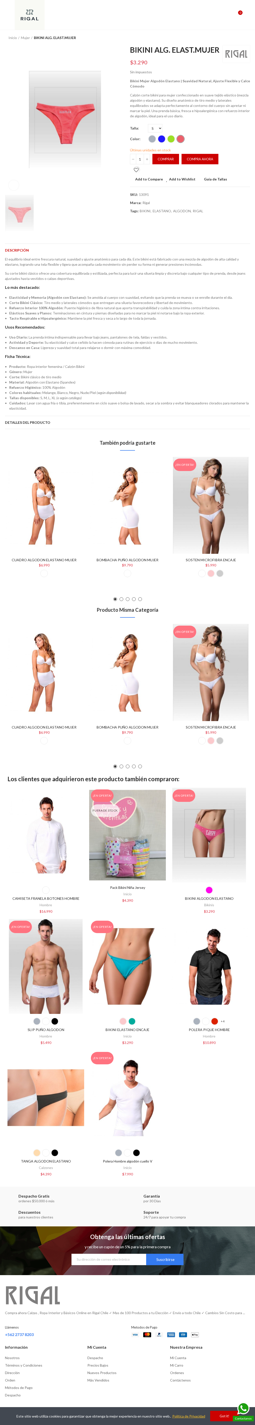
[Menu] (7, 15)
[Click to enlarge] (14, 185)
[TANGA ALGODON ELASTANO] (45, 1097)
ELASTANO (162, 211)
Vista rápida (71, 485)
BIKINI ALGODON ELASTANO (209, 898)
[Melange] (152, 139)
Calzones (46, 1168)
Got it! (224, 1416)
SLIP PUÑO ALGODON (46, 1030)
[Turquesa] (132, 1021)
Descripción (17, 250)
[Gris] (220, 573)
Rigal (146, 203)
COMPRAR (166, 159)
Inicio (127, 894)
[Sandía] (181, 139)
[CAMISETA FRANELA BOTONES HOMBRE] (45, 835)
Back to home (240, 37)
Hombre (46, 905)
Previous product (234, 37)
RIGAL (198, 211)
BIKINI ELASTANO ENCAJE (127, 1030)
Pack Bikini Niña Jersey (127, 887)
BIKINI (145, 211)
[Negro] (55, 1021)
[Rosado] (211, 573)
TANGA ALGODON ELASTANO (46, 1161)
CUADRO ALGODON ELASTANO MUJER (44, 560)
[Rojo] (214, 1021)
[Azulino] (162, 139)
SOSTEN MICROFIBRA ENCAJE (211, 560)
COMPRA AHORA (200, 159)
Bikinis (209, 905)
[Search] (229, 14)
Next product (246, 37)
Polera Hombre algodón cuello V (127, 1161)
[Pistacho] (171, 139)
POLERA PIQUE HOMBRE (209, 1030)
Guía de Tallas (215, 179)
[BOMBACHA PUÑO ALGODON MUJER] (127, 505)
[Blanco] (44, 573)
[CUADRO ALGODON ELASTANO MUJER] (44, 505)
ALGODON (182, 211)
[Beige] (37, 1153)
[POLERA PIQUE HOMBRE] (209, 966)
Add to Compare (149, 179)
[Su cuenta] (247, 15)
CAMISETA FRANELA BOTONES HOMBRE (45, 898)
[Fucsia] (209, 890)
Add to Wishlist (182, 179)
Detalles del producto (27, 422)
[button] (115, 599)
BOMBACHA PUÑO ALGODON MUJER (127, 560)
